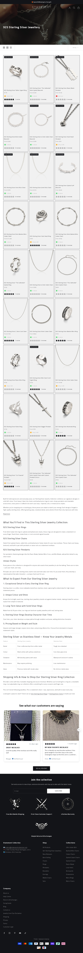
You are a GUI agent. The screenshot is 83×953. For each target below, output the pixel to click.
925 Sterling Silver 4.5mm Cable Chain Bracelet (41, 138)
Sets (44, 881)
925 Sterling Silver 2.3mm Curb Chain (15, 331)
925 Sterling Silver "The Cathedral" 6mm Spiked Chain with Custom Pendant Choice (40, 475)
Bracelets (46, 871)
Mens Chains (70, 881)
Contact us (6, 910)
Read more (6, 514)
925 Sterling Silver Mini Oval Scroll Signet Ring (40, 379)
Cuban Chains (70, 854)
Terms (5, 923)
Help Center (7, 896)
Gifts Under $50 (71, 847)
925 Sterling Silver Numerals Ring (66, 427)
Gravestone (70, 874)
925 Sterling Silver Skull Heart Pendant (65, 138)
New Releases (47, 854)
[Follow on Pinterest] (15, 933)
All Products (46, 847)
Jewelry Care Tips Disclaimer (12, 913)
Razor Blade (70, 864)
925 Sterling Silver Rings (39, 694)
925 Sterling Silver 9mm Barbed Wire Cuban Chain (15, 235)
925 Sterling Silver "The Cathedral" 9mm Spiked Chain (66, 476)
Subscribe (58, 791)
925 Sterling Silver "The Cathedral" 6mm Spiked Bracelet (40, 89)
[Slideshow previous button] (4, 729)
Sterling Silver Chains (56, 694)
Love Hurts (69, 867)
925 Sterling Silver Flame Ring (13, 427)
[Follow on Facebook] (4, 933)
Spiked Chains (70, 861)
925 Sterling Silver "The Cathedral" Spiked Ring (14, 284)
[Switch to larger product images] (4, 47)
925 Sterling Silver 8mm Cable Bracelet (13, 138)
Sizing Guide (7, 903)
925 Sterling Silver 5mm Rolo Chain (14, 187)
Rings (44, 864)
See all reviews (41, 768)
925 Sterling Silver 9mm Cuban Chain (41, 331)
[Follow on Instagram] (10, 933)
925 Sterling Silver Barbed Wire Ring (67, 331)
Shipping (6, 917)
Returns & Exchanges (10, 900)
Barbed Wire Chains (72, 851)
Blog (4, 906)
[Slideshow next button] (79, 729)
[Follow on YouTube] (20, 933)
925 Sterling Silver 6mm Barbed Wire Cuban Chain (67, 235)
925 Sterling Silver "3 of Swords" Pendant (14, 476)
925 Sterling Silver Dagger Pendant (40, 427)
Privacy (5, 920)
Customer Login (8, 927)
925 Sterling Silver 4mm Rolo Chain (40, 187)
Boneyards (69, 871)
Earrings (45, 874)
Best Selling (47, 857)
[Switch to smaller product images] (7, 47)
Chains (45, 861)
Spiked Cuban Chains (73, 857)
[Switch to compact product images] (11, 47)
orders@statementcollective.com (16, 847)
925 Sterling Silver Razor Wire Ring (14, 380)
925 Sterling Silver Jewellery (52, 851)
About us (6, 893)
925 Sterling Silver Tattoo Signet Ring (15, 90)
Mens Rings (70, 878)
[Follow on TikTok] (25, 933)
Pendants (46, 867)
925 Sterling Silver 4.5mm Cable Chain (41, 285)
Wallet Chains (47, 878)
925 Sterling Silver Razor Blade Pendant (65, 89)
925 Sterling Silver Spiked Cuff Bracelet (65, 186)
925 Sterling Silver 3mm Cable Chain (67, 380)
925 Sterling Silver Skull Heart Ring (40, 236)
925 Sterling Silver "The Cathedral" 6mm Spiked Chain (66, 284)
